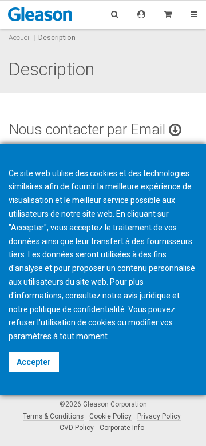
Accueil (20, 37)
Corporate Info (122, 428)
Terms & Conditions (53, 416)
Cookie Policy (110, 416)
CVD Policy (77, 428)
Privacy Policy (159, 416)
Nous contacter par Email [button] (89, 129)
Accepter (34, 362)
